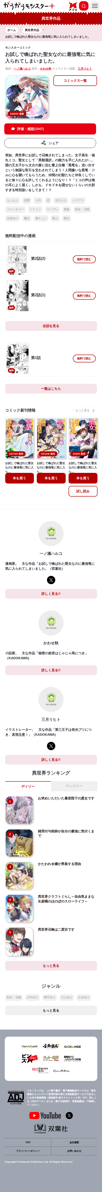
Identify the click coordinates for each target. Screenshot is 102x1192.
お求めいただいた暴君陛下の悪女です (66, 798)
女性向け (12, 218)
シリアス (78, 200)
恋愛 (27, 200)
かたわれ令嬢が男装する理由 (59, 864)
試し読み (83, 491)
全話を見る (51, 326)
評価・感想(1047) (30, 129)
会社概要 (74, 1142)
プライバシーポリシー (28, 1151)
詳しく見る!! (51, 594)
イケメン (35, 209)
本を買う (19, 478)
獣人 (55, 218)
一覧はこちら (51, 388)
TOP (27, 1142)
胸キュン (41, 218)
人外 (38, 200)
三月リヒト (85, 68)
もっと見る (51, 966)
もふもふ (12, 200)
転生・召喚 (82, 209)
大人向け (66, 997)
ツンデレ (52, 209)
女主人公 (61, 200)
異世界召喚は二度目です (56, 929)
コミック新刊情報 (20, 410)
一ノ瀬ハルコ (22, 68)
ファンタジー (15, 209)
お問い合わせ (74, 1151)
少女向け (83, 997)
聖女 (67, 218)
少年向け (32, 997)
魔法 (27, 218)
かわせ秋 (45, 68)
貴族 (67, 209)
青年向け (49, 997)
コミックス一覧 (75, 80)
